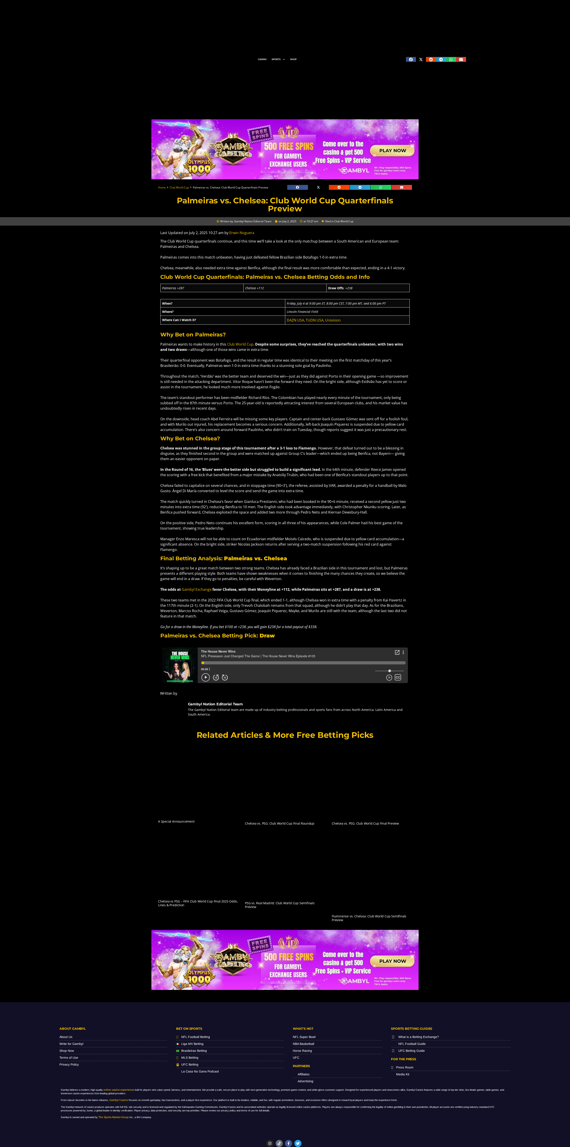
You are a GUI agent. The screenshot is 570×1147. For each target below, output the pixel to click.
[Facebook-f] (288, 1143)
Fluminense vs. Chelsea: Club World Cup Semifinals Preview (369, 918)
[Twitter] (297, 1143)
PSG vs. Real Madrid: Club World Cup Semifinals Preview (280, 905)
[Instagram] (269, 1143)
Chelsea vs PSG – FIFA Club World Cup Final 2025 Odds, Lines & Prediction (198, 903)
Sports (276, 59)
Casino (262, 59)
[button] (411, 59)
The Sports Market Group (113, 1117)
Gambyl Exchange (197, 589)
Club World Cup (179, 187)
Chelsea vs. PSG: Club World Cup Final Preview (365, 823)
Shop (293, 59)
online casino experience (119, 1089)
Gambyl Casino (118, 1100)
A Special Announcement (176, 821)
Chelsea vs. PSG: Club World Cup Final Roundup (279, 823)
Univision (333, 320)
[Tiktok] (279, 1143)
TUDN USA (315, 320)
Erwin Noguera (241, 232)
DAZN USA (295, 320)
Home (162, 187)
